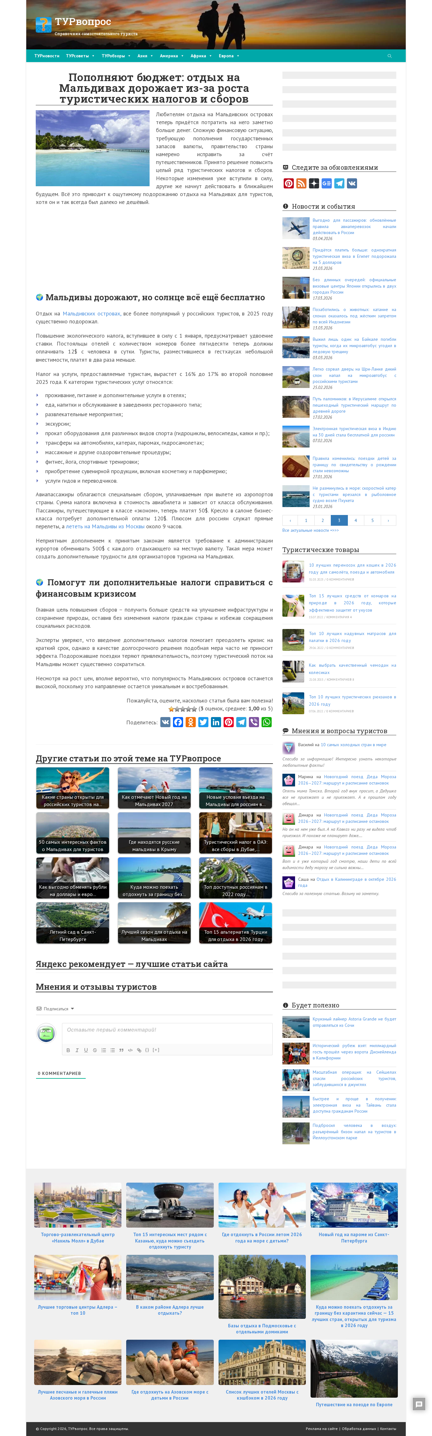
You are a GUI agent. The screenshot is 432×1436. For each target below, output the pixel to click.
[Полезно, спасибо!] (194, 709)
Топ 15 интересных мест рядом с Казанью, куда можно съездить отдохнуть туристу (170, 1240)
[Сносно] (183, 709)
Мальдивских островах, (92, 313)
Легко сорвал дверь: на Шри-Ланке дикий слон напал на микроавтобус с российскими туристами (354, 375)
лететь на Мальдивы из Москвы (105, 526)
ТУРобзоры (113, 56)
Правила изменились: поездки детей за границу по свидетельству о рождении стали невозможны (354, 464)
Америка (169, 56)
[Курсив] (77, 1050)
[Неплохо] (188, 709)
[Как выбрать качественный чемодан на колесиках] (293, 672)
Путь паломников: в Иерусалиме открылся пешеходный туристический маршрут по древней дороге (354, 405)
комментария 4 (339, 617)
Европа (226, 56)
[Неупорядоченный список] (112, 1050)
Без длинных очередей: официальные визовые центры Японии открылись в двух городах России (354, 286)
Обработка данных (359, 1428)
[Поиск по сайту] (389, 56)
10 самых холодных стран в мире (353, 744)
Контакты (388, 1428)
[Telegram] (339, 184)
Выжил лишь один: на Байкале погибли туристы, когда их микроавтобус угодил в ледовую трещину (354, 345)
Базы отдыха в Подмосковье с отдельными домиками (262, 1329)
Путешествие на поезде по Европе (354, 1404)
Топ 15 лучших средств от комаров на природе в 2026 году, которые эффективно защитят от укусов (352, 603)
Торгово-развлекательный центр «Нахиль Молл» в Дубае (78, 1237)
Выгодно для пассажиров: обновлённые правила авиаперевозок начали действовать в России (354, 226)
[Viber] (254, 722)
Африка (198, 56)
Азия (142, 56)
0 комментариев (340, 579)
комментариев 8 (340, 679)
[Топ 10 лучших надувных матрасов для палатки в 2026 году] (293, 640)
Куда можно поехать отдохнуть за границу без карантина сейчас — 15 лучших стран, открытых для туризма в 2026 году (354, 1316)
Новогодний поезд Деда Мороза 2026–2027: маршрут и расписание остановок (347, 780)
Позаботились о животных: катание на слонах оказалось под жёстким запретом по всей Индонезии (354, 316)
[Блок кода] (130, 1050)
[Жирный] (68, 1050)
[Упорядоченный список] (103, 1050)
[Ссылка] (139, 1050)
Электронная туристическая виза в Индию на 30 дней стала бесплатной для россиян (354, 432)
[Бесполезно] (171, 709)
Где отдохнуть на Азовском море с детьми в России (170, 1395)
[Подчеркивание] (86, 1050)
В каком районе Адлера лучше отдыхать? (170, 1310)
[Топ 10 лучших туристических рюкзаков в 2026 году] (293, 703)
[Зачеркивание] (94, 1050)
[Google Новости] (326, 184)
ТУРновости (46, 56)
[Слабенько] (177, 709)
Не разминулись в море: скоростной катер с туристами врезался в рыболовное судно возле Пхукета (354, 494)
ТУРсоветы (77, 56)
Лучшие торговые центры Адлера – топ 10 (78, 1310)
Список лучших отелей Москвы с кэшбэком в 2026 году (262, 1395)
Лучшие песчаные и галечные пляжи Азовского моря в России (78, 1395)
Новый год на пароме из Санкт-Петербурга (354, 1237)
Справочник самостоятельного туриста (96, 33)
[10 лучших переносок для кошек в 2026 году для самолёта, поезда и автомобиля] (293, 571)
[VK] (165, 722)
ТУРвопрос (83, 21)
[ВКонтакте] (352, 184)
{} (147, 1049)
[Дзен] (314, 184)
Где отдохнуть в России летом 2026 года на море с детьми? (262, 1237)
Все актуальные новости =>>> (310, 530)
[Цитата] (121, 1050)
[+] (156, 1049)
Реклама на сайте (322, 1428)
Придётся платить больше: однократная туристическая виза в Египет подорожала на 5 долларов (354, 256)
